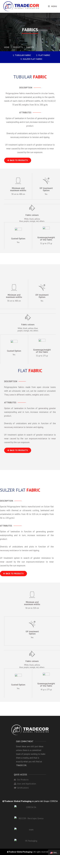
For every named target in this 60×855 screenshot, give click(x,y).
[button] (17, 160)
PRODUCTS (18, 47)
